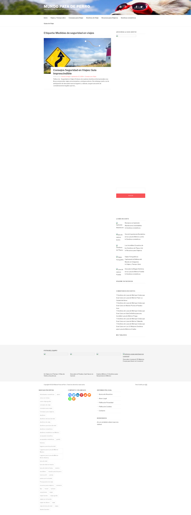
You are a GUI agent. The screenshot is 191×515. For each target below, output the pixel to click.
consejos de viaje (45, 405)
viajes (56, 506)
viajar (51, 492)
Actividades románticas (47, 394)
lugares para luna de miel (48, 446)
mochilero (43, 471)
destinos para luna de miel (48, 425)
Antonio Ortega (65, 76)
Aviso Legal (103, 398)
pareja (51, 475)
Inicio (46, 18)
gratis (58, 439)
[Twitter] (74, 395)
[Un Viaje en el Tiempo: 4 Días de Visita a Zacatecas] (56, 354)
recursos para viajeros (47, 485)
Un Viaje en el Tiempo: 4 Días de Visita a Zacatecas (54, 375)
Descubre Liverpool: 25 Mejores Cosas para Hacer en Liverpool (133, 360)
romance (59, 485)
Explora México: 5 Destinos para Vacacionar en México (107, 375)
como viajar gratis (45, 401)
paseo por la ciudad (46, 478)
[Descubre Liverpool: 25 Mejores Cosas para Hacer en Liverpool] (135, 356)
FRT (146, 384)
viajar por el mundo (46, 499)
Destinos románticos (128, 18)
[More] (74, 399)
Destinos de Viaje (92, 18)
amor (58, 394)
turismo (53, 488)
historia (42, 443)
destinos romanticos (46, 429)
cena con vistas (45, 398)
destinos (42, 415)
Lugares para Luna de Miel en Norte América (49, 456)
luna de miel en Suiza (46, 468)
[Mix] (89, 395)
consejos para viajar (46, 408)
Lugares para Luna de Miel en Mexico (49, 451)
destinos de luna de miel (47, 418)
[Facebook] (70, 395)
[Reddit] (85, 395)
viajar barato (44, 495)
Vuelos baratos (44, 509)
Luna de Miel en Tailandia (134, 321)
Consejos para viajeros (47, 411)
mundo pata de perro (54, 471)
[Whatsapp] (70, 399)
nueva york (43, 475)
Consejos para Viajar (76, 18)
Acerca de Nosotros (106, 394)
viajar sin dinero (45, 502)
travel (46, 488)
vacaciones (43, 492)
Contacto (102, 411)
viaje (53, 502)
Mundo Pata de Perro (67, 6)
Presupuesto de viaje (46, 482)
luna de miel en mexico (47, 464)
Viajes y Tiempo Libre (58, 18)
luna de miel (43, 461)
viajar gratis (54, 495)
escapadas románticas (47, 439)
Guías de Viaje (49, 23)
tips (41, 488)
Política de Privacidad (106, 402)
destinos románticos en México (49, 432)
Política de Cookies (105, 407)
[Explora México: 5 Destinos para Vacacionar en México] (108, 354)
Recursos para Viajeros (110, 18)
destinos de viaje (45, 422)
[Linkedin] (77, 395)
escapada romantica (46, 436)
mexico (57, 468)
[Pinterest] (81, 395)
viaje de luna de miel (46, 506)
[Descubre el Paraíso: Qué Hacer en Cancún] (82, 354)
